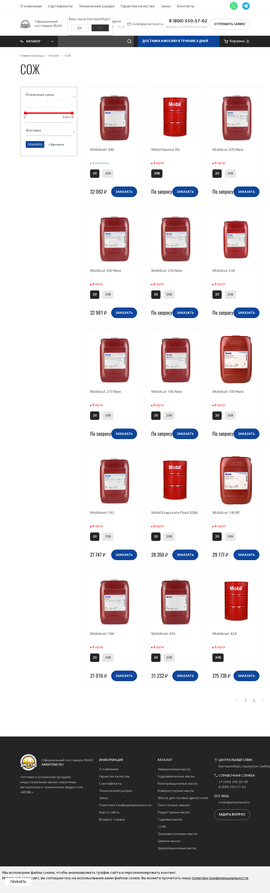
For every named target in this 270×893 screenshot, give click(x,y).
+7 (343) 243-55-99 (233, 782)
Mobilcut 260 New (105, 271)
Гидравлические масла (176, 776)
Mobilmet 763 (102, 513)
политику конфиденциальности (220, 878)
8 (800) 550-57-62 (188, 21)
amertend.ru (52, 764)
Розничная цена (40, 95)
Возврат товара (112, 819)
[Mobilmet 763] (113, 480)
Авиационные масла (174, 769)
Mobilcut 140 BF (226, 513)
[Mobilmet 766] (113, 601)
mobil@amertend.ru (147, 24)
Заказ (166, 6)
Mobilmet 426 (163, 634)
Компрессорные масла (176, 791)
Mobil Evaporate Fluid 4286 (174, 513)
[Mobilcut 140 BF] (235, 480)
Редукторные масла (174, 812)
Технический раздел (97, 6)
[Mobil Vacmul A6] (174, 117)
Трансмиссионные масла (177, 834)
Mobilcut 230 (223, 271)
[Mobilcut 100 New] (235, 359)
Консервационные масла (178, 783)
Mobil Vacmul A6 (165, 150)
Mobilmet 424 (224, 634)
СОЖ (162, 827)
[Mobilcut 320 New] (235, 117)
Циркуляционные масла (177, 848)
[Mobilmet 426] (174, 601)
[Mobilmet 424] (235, 601)
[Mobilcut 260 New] (113, 238)
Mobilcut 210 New (105, 392)
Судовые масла (170, 819)
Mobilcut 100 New (227, 392)
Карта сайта (109, 812)
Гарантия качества (137, 6)
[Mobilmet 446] (113, 117)
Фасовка (33, 131)
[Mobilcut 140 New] (174, 359)
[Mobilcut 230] (235, 238)
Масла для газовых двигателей (183, 798)
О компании (31, 6)
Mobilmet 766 (102, 634)
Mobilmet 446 (102, 150)
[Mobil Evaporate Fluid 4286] (174, 480)
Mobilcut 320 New (227, 150)
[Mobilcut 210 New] (113, 359)
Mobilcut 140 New (166, 392)
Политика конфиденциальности (125, 805)
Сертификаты (60, 6)
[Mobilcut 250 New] (174, 238)
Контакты (185, 6)
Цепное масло (169, 841)
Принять (18, 882)
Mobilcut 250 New (166, 271)
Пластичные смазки (174, 805)
